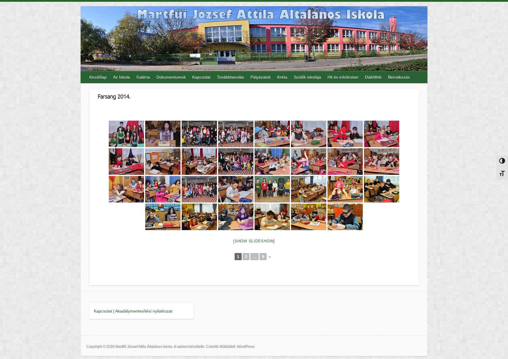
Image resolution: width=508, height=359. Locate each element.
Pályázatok (260, 77)
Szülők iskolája (307, 77)
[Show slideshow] (254, 241)
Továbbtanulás (230, 77)
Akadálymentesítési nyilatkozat (143, 311)
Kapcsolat (201, 77)
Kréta (282, 77)
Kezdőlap (98, 77)
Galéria (143, 77)
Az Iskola (121, 77)
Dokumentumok (171, 77)
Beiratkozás (399, 77)
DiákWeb (373, 77)
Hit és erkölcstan (342, 77)
